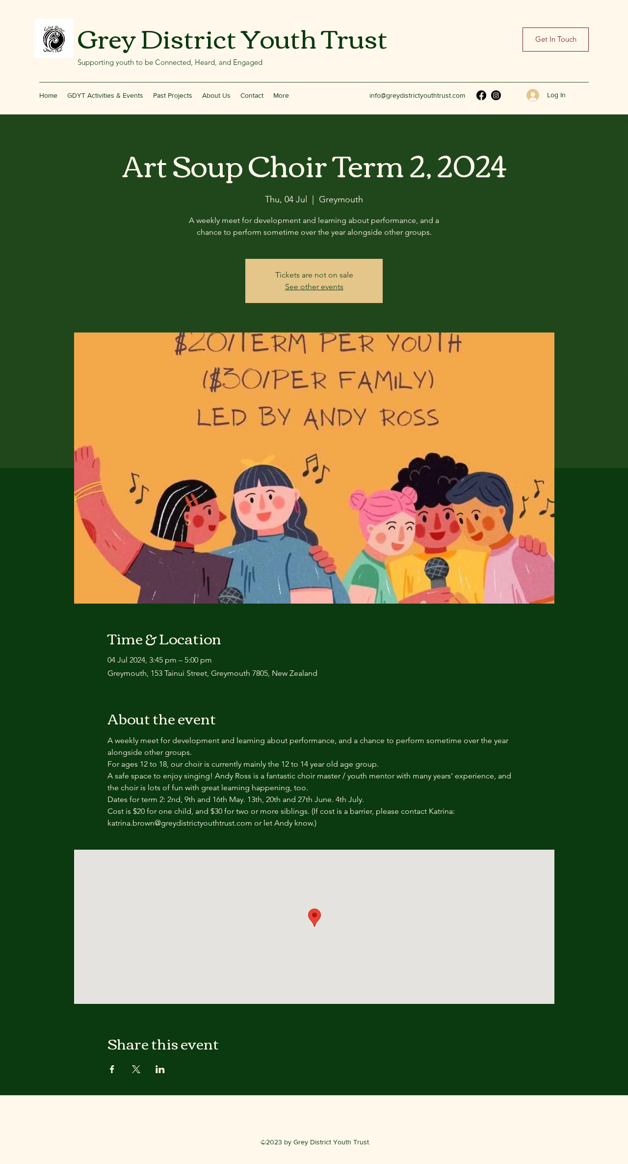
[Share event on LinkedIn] (160, 1069)
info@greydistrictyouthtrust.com (417, 95)
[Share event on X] (136, 1069)
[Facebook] (481, 95)
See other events (314, 286)
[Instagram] (496, 95)
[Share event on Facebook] (112, 1069)
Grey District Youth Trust (233, 37)
